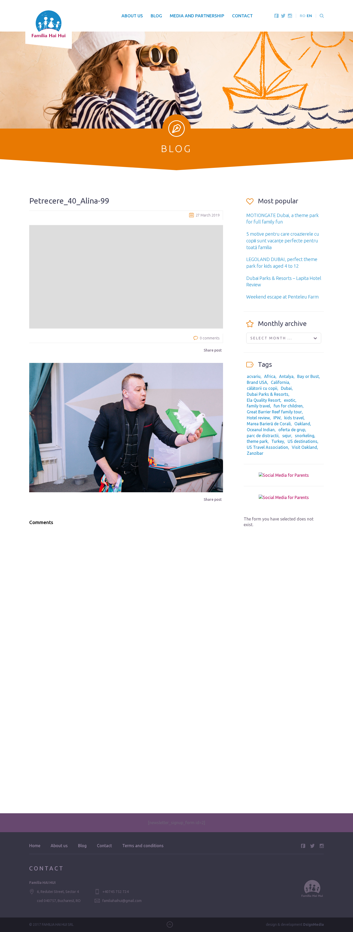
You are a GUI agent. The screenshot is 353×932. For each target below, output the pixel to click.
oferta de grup (291, 429)
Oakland (302, 423)
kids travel (294, 417)
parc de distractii (263, 435)
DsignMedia (313, 924)
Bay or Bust (308, 376)
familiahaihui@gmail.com (122, 901)
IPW (277, 417)
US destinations (302, 441)
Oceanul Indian (261, 429)
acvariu (253, 376)
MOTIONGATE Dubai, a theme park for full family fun (282, 219)
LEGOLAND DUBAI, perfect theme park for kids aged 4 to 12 (281, 263)
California (280, 382)
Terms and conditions (143, 845)
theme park (257, 441)
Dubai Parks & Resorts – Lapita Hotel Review (283, 281)
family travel (258, 406)
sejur (286, 435)
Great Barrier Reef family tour (274, 411)
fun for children (288, 406)
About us (132, 15)
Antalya (286, 376)
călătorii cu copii (262, 388)
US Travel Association (267, 447)
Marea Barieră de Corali (269, 423)
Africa (269, 376)
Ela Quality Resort (263, 400)
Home (34, 845)
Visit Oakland (304, 447)
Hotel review (258, 417)
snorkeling (304, 435)
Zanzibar (255, 453)
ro (302, 16)
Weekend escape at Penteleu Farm (282, 296)
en (309, 16)
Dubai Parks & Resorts (267, 394)
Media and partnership (197, 15)
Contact (242, 15)
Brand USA (257, 382)
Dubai (286, 388)
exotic (289, 400)
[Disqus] (126, 595)
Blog (156, 15)
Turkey (277, 441)
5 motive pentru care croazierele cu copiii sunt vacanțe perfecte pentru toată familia (282, 240)
